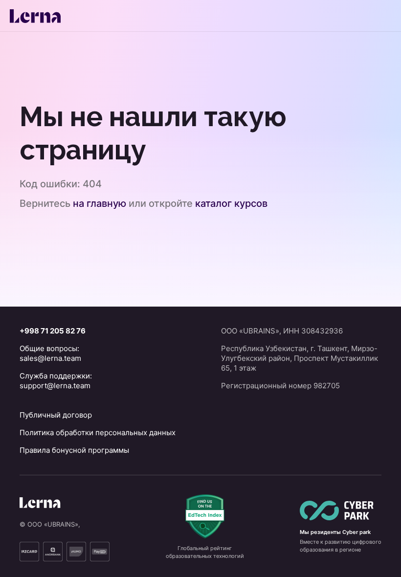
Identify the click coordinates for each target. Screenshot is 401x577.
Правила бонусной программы (74, 450)
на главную (99, 203)
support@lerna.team (55, 385)
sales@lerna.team (50, 358)
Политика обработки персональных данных (98, 432)
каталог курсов (231, 203)
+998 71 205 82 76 (53, 330)
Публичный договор (56, 415)
